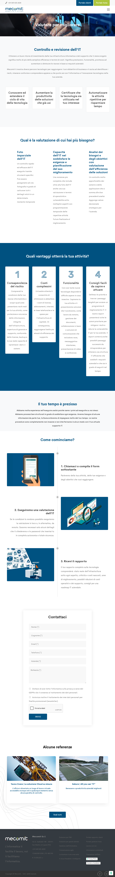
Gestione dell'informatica (68, 846)
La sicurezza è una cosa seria (69, 854)
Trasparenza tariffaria (93, 854)
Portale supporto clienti (94, 837)
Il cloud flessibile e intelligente (70, 859)
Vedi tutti (57, 815)
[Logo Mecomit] (14, 9)
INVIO (38, 717)
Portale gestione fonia (94, 842)
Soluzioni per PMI (65, 837)
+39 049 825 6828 (38, 849)
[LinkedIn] (106, 874)
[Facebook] (100, 874)
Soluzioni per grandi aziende (69, 842)
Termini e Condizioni (93, 863)
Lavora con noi (91, 846)
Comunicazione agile (66, 850)
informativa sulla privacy (62, 689)
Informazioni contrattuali (94, 850)
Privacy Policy (92, 859)
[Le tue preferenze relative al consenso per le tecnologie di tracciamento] (111, 873)
